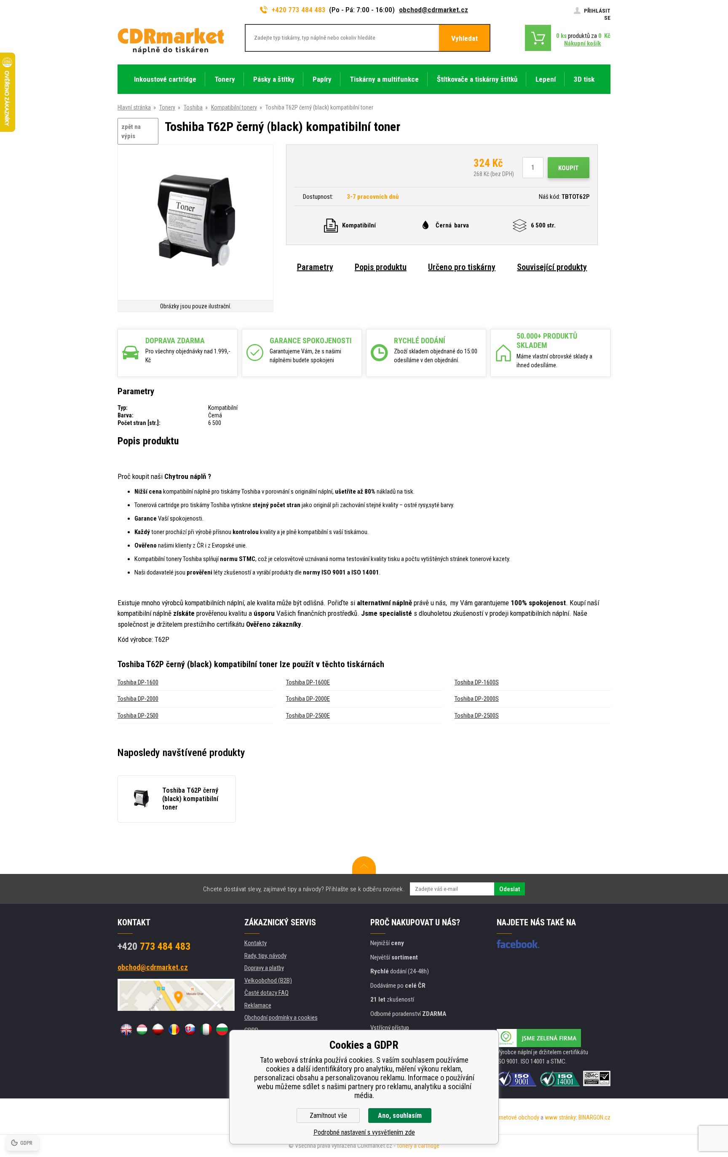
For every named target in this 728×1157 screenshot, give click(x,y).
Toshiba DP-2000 (138, 699)
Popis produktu (381, 267)
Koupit (568, 168)
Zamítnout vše (328, 1116)
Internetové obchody (514, 1117)
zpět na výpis (131, 131)
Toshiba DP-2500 (138, 715)
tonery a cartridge (418, 1145)
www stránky (560, 1117)
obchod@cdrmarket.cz (433, 9)
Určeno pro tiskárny (461, 267)
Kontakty (255, 943)
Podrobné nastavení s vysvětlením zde (364, 1132)
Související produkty (552, 267)
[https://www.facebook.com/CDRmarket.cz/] (518, 944)
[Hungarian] (142, 1029)
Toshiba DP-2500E (308, 715)
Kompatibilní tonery (234, 107)
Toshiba (193, 107)
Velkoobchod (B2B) (268, 980)
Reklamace (257, 1005)
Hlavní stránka (134, 107)
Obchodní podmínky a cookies (281, 1017)
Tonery (167, 107)
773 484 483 (154, 946)
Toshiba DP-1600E (308, 682)
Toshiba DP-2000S (477, 699)
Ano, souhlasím (400, 1116)
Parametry (315, 267)
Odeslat (509, 889)
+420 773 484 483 (299, 9)
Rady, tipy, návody (265, 955)
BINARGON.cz (594, 1117)
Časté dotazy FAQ (266, 993)
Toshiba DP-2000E (308, 699)
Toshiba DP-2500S (477, 715)
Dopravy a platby (264, 968)
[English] (126, 1029)
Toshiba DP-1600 (138, 682)
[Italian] (206, 1029)
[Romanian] (174, 1029)
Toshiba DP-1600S (477, 682)
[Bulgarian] (222, 1029)
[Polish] (158, 1029)
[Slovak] (190, 1029)
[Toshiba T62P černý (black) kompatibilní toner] (195, 223)
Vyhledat (464, 38)
